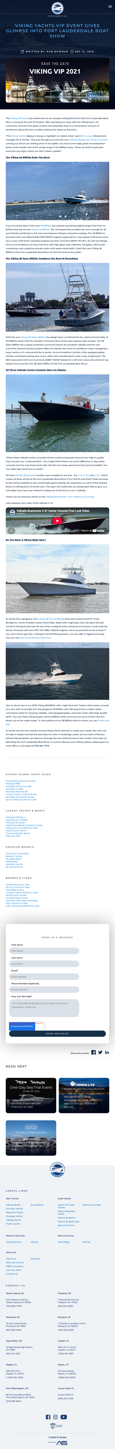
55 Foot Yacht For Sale (18, 887)
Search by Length (91, 1204)
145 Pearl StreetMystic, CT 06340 (67, 1372)
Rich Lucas (86, 136)
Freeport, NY (64, 1293)
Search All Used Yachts (66, 1206)
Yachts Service (13, 1242)
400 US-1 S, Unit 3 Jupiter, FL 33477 (67, 1348)
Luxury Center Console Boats (21, 794)
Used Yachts (64, 1198)
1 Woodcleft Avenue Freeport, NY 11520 (68, 1301)
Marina (34, 1242)
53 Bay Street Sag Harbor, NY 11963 (19, 1348)
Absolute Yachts (14, 1212)
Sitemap (35, 1258)
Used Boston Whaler (17, 820)
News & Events (66, 1235)
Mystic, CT (63, 1364)
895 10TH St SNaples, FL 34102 (15, 1372)
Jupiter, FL (63, 1340)
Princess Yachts (14, 1208)
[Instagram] (55, 1417)
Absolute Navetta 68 (16, 791)
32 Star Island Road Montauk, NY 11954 (16, 1324)
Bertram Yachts (14, 856)
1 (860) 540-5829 (66, 1377)
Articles (86, 1242)
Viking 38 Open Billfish (33, 337)
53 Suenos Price (14, 867)
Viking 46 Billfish (40, 229)
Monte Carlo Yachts (16, 895)
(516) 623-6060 (65, 1306)
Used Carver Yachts (16, 830)
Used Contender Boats (18, 833)
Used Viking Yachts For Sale (20, 781)
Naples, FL (11, 1364)
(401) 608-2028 (66, 1330)
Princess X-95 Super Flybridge (22, 900)
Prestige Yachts (14, 1216)
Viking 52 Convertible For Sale (22, 828)
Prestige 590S (13, 783)
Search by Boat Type (68, 1221)
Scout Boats (37, 1204)
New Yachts (12, 1198)
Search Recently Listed (66, 1212)
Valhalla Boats (13, 1220)
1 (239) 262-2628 (14, 1377)
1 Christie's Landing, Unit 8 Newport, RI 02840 (72, 1324)
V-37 (86, 475)
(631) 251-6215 (13, 1353)
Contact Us (12, 1273)
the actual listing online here (35, 637)
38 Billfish (45, 225)
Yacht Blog (63, 1242)
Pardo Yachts (13, 1223)
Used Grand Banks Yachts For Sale (24, 825)
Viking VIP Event (19, 118)
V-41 (80, 475)
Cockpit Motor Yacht (17, 898)
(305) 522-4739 (65, 1398)
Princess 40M (13, 836)
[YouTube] (63, 1417)
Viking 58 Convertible (49, 619)
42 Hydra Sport (14, 859)
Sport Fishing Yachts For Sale (21, 799)
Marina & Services (15, 1235)
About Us (11, 1252)
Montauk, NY (13, 1317)
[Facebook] (48, 1417)
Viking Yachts (18, 136)
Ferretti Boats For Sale (17, 884)
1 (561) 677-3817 (66, 1353)
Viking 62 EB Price (15, 817)
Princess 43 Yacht (15, 822)
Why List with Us (15, 1262)
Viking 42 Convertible (17, 853)
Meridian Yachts (14, 864)
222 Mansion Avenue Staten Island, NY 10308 (18, 1301)
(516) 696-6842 (13, 1401)
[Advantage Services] (57, 1444)
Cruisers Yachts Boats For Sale (22, 892)
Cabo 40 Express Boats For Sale (23, 906)
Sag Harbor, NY (14, 1340)
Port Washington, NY (17, 1388)
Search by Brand (66, 1217)
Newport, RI (64, 1317)
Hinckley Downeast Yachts (20, 797)
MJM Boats (12, 861)
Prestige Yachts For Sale (18, 786)
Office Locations (14, 1266)
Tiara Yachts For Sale (17, 903)
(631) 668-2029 (13, 1330)
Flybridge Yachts (15, 890)
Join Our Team (14, 1270)
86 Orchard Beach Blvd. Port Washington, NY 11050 (20, 1396)
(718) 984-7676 (13, 1306)
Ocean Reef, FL (66, 1388)
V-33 (96, 475)
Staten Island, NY (15, 1293)
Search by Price (66, 1225)
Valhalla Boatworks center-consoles (88, 139)
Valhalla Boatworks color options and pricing (70, 496)
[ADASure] (56, 1425)
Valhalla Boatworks (25, 475)
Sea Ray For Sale (14, 789)
